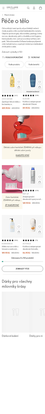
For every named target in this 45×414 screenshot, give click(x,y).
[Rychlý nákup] (19, 87)
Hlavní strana (9, 15)
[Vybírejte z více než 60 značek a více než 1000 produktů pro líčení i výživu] (28, 8)
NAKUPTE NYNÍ (22, 155)
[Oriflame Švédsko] (12, 8)
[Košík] (40, 8)
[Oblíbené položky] (19, 82)
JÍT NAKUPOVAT (12, 205)
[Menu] (3, 8)
